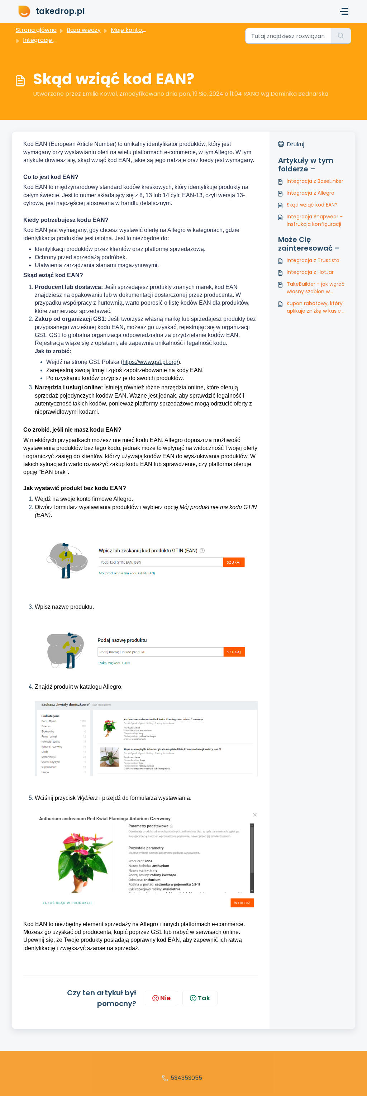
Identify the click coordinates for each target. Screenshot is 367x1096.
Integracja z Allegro (310, 192)
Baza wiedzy (84, 30)
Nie (165, 997)
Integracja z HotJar (310, 272)
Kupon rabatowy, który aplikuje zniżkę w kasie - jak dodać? (316, 307)
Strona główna (36, 30)
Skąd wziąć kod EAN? (312, 204)
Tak (204, 997)
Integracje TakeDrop (52, 40)
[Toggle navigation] (344, 11)
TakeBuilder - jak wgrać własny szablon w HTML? (316, 287)
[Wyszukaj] (341, 36)
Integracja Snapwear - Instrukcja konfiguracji (315, 220)
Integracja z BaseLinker (315, 181)
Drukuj (295, 144)
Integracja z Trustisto (313, 260)
